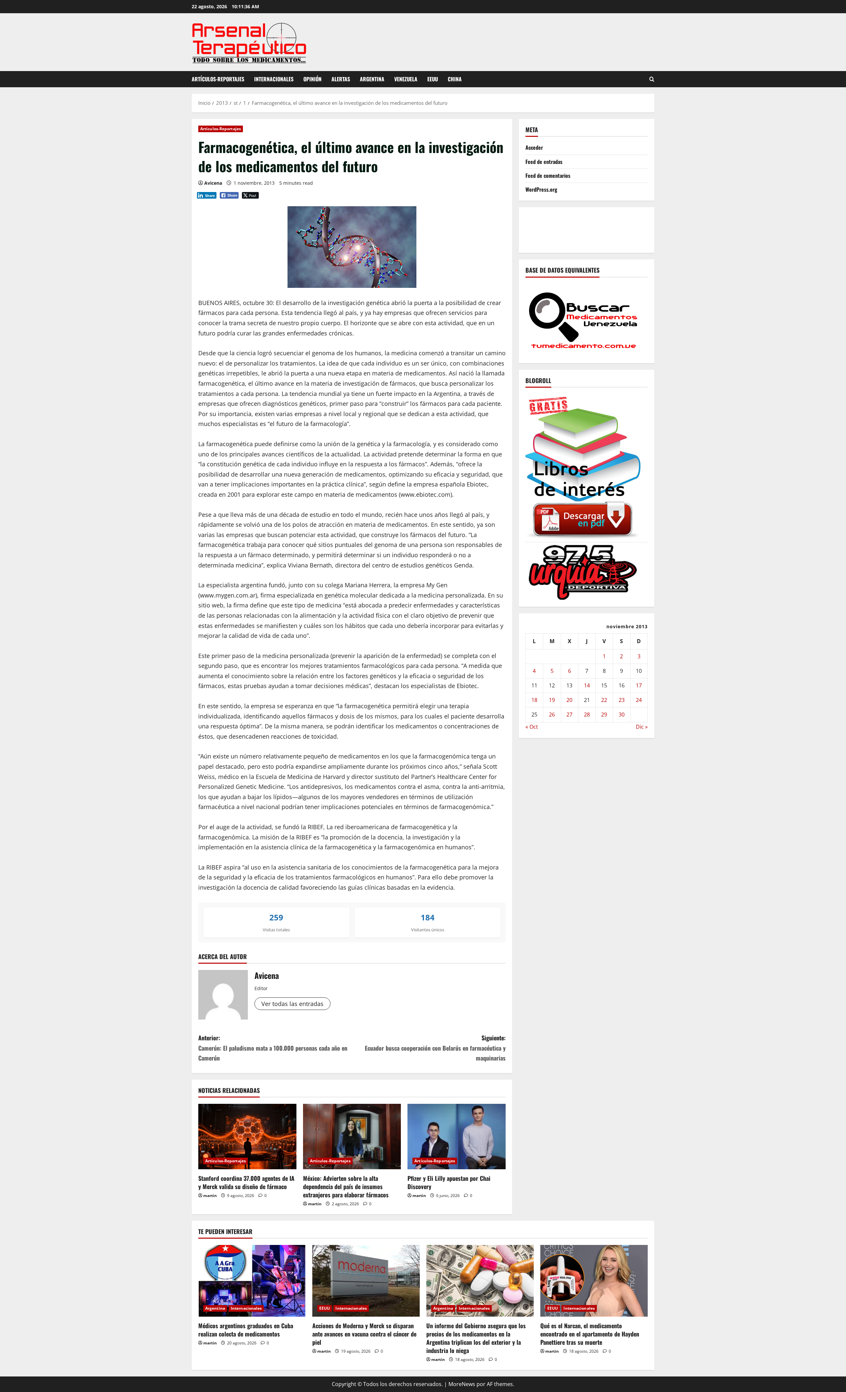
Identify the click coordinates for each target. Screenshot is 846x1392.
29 (604, 714)
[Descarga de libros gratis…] (583, 466)
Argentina (372, 79)
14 (587, 685)
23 (622, 700)
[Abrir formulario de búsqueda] (651, 79)
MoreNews (461, 1384)
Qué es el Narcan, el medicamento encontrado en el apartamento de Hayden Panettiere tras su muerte (589, 1333)
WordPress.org (541, 189)
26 (552, 714)
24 (639, 700)
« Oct (531, 726)
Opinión (312, 79)
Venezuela (405, 79)
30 (622, 714)
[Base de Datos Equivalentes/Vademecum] (583, 319)
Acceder (534, 147)
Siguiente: (435, 1047)
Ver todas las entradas (292, 1004)
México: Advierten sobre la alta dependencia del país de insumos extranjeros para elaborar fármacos (346, 1186)
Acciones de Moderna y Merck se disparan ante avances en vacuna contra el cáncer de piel (364, 1333)
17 (639, 685)
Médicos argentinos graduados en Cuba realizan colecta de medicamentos (245, 1329)
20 (569, 700)
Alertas (340, 79)
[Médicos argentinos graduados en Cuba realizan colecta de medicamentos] (252, 1281)
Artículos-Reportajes (218, 79)
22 (604, 700)
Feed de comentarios (547, 175)
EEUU (432, 79)
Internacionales (273, 79)
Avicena (213, 183)
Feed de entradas (543, 161)
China (455, 79)
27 (569, 714)
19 (552, 700)
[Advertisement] (645, 228)
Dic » (642, 726)
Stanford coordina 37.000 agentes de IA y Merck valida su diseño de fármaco (246, 1182)
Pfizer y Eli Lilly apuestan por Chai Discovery (448, 1182)
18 (534, 700)
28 (587, 714)
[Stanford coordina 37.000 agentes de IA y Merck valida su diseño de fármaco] (247, 1136)
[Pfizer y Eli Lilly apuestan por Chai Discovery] (456, 1136)
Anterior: (272, 1047)
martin (210, 1195)
